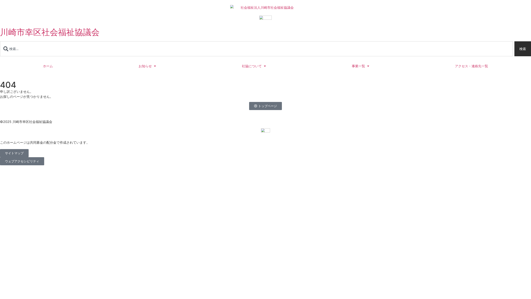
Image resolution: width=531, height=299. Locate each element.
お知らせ (145, 66)
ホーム (48, 66)
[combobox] (256, 48)
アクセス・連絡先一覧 (471, 66)
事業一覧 (358, 66)
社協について (252, 66)
